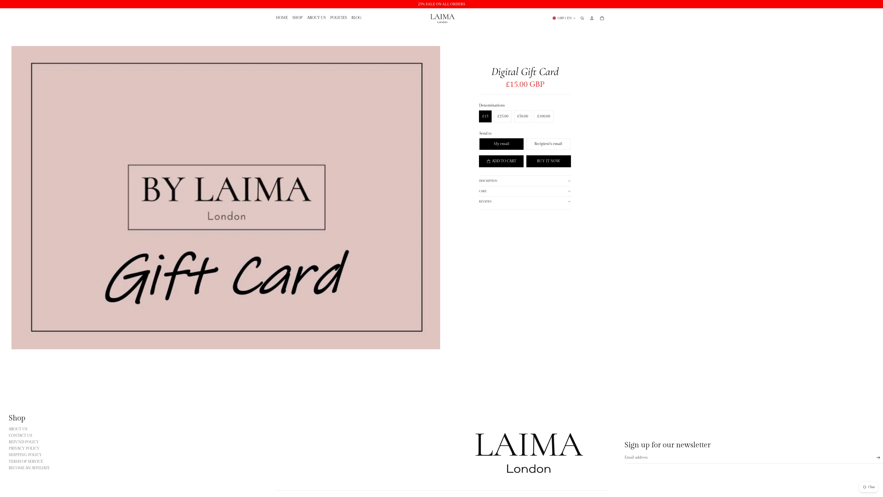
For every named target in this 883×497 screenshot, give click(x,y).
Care (482, 191)
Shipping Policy (25, 455)
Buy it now (548, 161)
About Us (18, 429)
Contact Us (20, 435)
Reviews (485, 201)
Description (488, 180)
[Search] (582, 18)
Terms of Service (26, 461)
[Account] (592, 18)
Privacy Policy (24, 448)
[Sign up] (878, 457)
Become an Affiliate (29, 468)
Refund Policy (24, 442)
